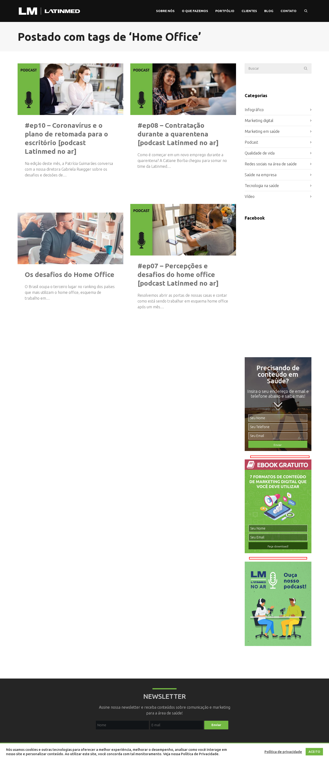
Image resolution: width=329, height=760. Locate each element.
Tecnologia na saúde (262, 185)
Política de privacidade (283, 752)
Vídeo (250, 196)
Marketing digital (259, 120)
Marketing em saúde (262, 131)
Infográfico (254, 110)
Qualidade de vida (260, 153)
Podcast (251, 142)
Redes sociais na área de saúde (271, 164)
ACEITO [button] (314, 751)
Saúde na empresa (260, 175)
